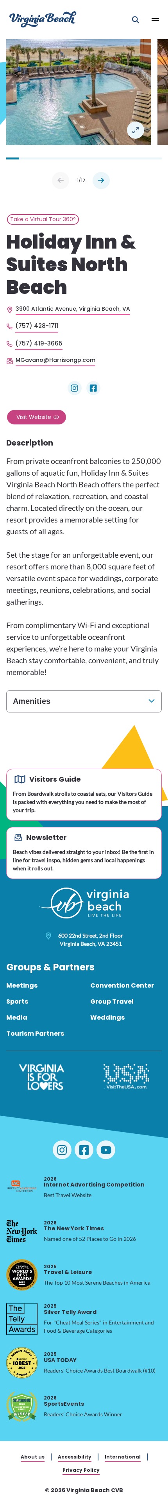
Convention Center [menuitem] (122, 985)
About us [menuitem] (33, 1456)
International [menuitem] (123, 1456)
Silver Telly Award (70, 1309)
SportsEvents (64, 1400)
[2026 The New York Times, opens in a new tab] (22, 1231)
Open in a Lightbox (135, 130)
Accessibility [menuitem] (74, 1456)
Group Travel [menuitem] (112, 1001)
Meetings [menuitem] (22, 985)
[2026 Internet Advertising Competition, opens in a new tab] (22, 1187)
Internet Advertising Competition (94, 1182)
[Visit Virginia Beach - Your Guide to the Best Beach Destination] (43, 19)
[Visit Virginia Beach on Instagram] (62, 1149)
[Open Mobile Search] (135, 19)
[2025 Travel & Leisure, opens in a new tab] (22, 1274)
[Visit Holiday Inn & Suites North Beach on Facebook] (93, 388)
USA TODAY (60, 1357)
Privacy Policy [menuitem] (81, 1470)
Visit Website (33, 417)
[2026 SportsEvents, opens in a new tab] (22, 1406)
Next (101, 180)
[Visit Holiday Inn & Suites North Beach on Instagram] (75, 388)
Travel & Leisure (68, 1269)
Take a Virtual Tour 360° (43, 219)
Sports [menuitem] (17, 1001)
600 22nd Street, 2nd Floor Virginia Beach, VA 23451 (90, 939)
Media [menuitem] (16, 1017)
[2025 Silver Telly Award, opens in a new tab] (22, 1319)
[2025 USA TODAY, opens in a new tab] (22, 1362)
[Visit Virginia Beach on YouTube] (106, 1149)
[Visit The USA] (126, 1077)
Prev (60, 180)
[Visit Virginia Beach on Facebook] (84, 1149)
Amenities (31, 701)
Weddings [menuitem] (107, 1017)
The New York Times (74, 1225)
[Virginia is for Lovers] (41, 1077)
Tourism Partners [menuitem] (35, 1033)
